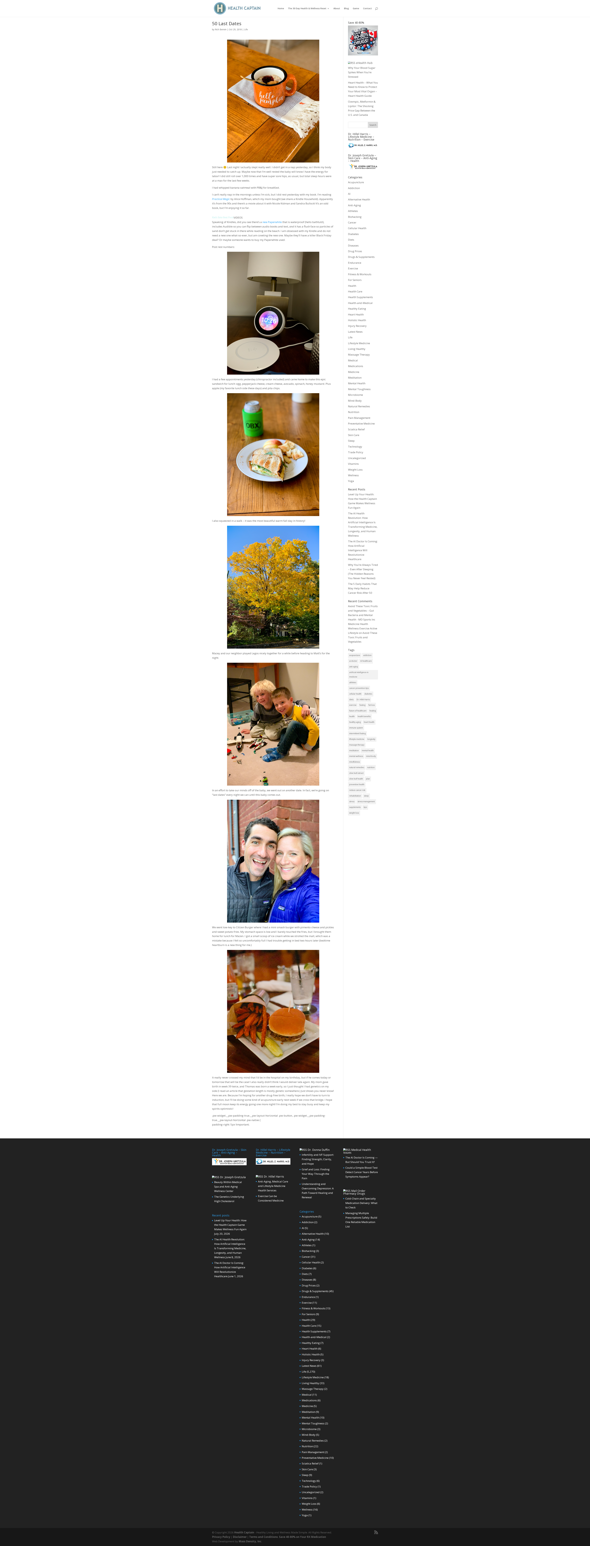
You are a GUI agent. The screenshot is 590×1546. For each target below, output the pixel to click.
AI (349, 194)
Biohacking (355, 217)
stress (351, 801)
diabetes (368, 694)
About (336, 8)
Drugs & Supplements (361, 257)
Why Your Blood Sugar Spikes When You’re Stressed (361, 72)
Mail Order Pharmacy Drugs (354, 1192)
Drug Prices (355, 251)
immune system (356, 727)
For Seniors (355, 280)
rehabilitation (355, 796)
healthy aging (355, 722)
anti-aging (353, 666)
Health (352, 286)
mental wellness (356, 756)
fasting (362, 705)
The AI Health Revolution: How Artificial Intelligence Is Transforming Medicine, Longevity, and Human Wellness (230, 1248)
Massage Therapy (359, 354)
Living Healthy (356, 349)
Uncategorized (357, 458)
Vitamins (353, 464)
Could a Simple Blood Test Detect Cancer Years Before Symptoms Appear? (361, 1172)
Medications (355, 366)
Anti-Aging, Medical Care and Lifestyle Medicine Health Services (273, 1186)
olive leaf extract (356, 773)
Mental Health (356, 383)
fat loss (371, 705)
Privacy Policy (221, 1537)
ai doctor (353, 661)
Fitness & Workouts (359, 274)
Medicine (353, 372)
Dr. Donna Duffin (319, 1150)
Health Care (355, 291)
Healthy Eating (357, 308)
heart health (369, 722)
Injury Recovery (357, 326)
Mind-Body (355, 400)
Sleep (351, 440)
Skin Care (353, 435)
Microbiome (355, 395)
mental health (368, 750)
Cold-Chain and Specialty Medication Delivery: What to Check (361, 1203)
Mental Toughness (359, 389)
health (352, 716)
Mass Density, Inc (250, 1541)
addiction (367, 655)
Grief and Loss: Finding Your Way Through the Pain (316, 1174)
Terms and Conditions (263, 1537)
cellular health (355, 694)
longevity (371, 739)
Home (281, 8)
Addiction (354, 188)
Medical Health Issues (357, 1151)
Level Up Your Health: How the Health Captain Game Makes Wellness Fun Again (230, 1225)
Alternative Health (359, 199)
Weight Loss (355, 469)
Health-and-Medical (360, 303)
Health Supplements (360, 297)
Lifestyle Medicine (359, 343)
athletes (352, 682)
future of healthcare (357, 710)
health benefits (364, 716)
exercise (352, 705)
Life (246, 29)
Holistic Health (357, 320)
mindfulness (354, 762)
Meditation (355, 377)
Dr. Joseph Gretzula (233, 1177)
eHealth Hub (364, 63)
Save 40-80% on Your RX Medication (302, 1537)
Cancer (352, 222)
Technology (355, 446)
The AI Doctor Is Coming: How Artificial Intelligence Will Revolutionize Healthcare (363, 550)
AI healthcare (366, 661)
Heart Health (356, 314)
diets (351, 699)
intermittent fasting (357, 733)
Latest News (355, 331)
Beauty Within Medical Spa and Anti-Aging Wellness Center (228, 1186)
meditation (354, 750)
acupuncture (354, 655)
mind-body (371, 756)
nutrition (371, 767)
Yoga (351, 481)
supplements (355, 807)
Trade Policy (355, 452)
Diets (351, 239)
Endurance (354, 262)
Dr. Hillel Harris (363, 699)
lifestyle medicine (356, 739)
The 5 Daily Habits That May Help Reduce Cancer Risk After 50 (362, 588)
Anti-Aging (354, 205)
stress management (366, 801)
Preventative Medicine (361, 423)
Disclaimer (240, 1537)
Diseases (353, 245)
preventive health (356, 784)
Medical (353, 360)
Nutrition (353, 412)
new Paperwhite (272, 222)
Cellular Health (357, 228)
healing (373, 710)
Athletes (353, 211)
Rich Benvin (220, 29)
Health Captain (244, 1532)
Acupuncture (356, 182)
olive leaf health (356, 778)
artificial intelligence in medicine (358, 674)
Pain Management (359, 418)
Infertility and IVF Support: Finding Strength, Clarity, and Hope (318, 1159)
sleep (366, 796)
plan (368, 778)
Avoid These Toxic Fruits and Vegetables (362, 637)
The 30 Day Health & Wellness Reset (307, 8)
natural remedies (356, 767)
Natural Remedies (359, 406)
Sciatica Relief (356, 429)
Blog (346, 8)
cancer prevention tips (359, 688)
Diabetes (353, 234)
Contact (367, 8)
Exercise (353, 268)
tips (365, 807)
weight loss (354, 813)
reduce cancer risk (357, 790)
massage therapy (356, 745)
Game (356, 8)
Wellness (353, 475)
